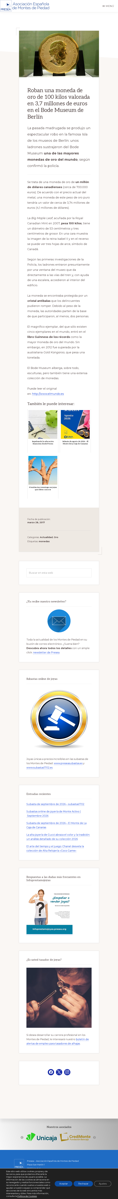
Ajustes (103, 1183)
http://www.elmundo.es (48, 394)
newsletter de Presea (46, 652)
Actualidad (46, 537)
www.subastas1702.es (39, 767)
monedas (44, 541)
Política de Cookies (27, 1196)
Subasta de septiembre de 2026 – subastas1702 (55, 804)
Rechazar (83, 1183)
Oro (56, 537)
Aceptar (63, 1183)
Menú (110, 6)
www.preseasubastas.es (68, 763)
